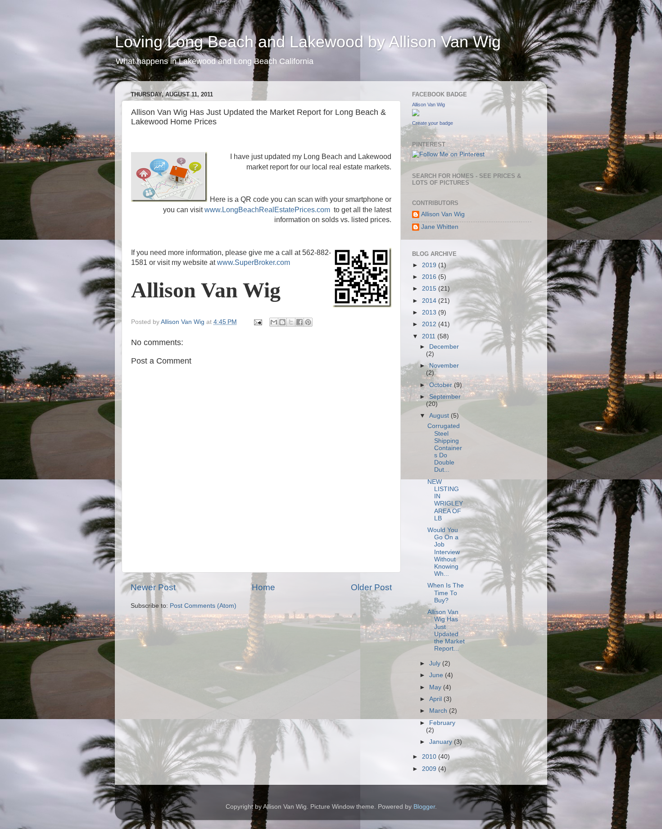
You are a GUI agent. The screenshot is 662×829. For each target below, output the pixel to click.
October (441, 385)
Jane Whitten (439, 226)
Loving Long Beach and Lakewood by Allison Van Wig (308, 41)
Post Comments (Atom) (203, 605)
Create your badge (432, 123)
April (436, 699)
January (441, 741)
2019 (430, 265)
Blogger (424, 806)
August (440, 415)
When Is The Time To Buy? (445, 592)
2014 (430, 300)
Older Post (371, 587)
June (437, 675)
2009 (430, 768)
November (444, 365)
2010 (430, 756)
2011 (429, 336)
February (442, 723)
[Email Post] (257, 322)
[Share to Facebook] (299, 322)
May (436, 687)
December (444, 346)
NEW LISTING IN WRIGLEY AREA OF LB (445, 500)
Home (263, 587)
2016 (430, 276)
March (439, 710)
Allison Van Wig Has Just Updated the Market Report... (446, 630)
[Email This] (273, 322)
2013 (430, 312)
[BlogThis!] (282, 322)
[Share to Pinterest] (308, 322)
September (445, 396)
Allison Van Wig (428, 104)
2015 (430, 288)
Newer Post (153, 587)
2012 (430, 324)
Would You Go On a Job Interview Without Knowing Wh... (443, 552)
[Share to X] (290, 322)
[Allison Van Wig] (415, 114)
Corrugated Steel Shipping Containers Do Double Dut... (444, 448)
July (435, 663)
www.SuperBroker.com (253, 262)
